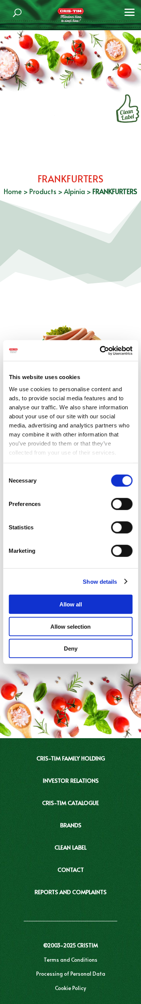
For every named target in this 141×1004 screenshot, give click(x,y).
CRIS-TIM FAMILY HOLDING (70, 758)
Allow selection (70, 626)
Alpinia (74, 191)
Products (42, 191)
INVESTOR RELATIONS (71, 780)
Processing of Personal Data (70, 973)
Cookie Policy (70, 988)
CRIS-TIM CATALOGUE (70, 803)
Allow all (70, 604)
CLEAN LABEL (70, 847)
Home (13, 191)
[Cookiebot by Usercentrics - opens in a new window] (100, 350)
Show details (100, 581)
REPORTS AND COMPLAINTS (70, 892)
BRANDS (70, 825)
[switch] (121, 504)
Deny (70, 648)
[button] (129, 11)
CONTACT (71, 869)
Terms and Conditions (70, 959)
